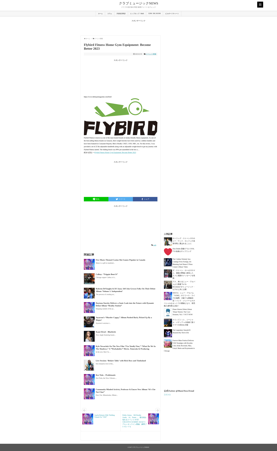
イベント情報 (151, 54)
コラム (109, 13)
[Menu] (260, 5)
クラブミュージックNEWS (138, 3)
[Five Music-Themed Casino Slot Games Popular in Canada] (89, 264)
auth (154, 245)
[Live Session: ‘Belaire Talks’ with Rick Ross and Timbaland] (89, 365)
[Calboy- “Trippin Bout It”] (89, 278)
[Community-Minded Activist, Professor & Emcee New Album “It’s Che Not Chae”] (89, 393)
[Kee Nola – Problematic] (89, 379)
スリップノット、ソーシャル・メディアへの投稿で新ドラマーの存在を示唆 (184, 322)
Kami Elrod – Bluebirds (106, 332)
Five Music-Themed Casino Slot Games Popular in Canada (121, 260)
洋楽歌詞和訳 (121, 13)
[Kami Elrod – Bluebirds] (89, 336)
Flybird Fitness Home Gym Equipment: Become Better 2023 (115, 152)
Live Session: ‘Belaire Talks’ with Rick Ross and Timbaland (121, 361)
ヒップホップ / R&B (137, 13)
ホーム (100, 13)
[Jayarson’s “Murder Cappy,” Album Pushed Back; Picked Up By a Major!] (89, 322)
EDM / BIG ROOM (154, 13)
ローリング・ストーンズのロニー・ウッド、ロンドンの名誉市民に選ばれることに (184, 240)
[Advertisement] (138, 27)
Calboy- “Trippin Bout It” (107, 274)
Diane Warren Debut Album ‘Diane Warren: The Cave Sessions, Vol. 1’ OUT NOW (183, 311)
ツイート (167, 394)
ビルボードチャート (172, 13)
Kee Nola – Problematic (106, 375)
